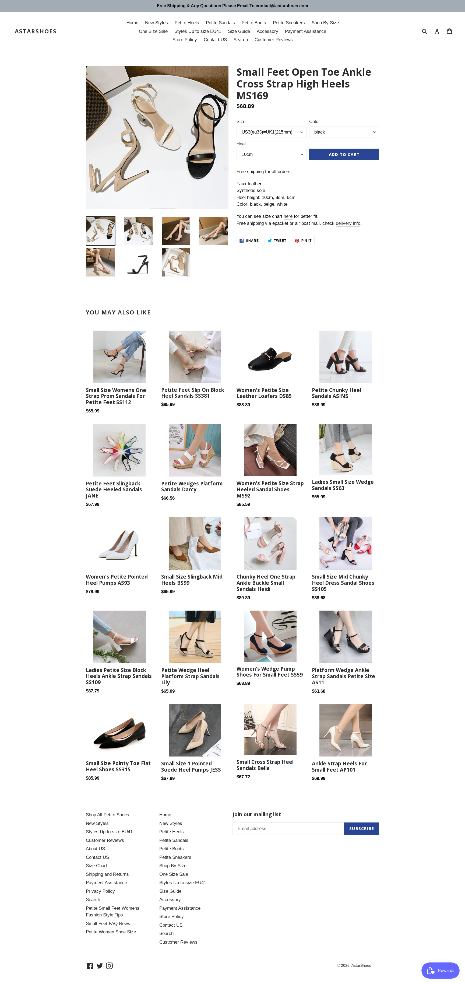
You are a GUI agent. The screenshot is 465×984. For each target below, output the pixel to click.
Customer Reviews (274, 39)
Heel (241, 143)
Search (241, 39)
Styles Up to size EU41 (197, 31)
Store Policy (184, 39)
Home (132, 22)
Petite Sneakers (289, 22)
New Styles (156, 22)
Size (241, 121)
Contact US (215, 39)
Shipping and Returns (107, 874)
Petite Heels (187, 22)
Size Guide (239, 31)
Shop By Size (325, 22)
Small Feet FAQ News (108, 923)
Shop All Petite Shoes (107, 814)
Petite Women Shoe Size (111, 931)
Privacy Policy (100, 891)
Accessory (267, 31)
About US (95, 848)
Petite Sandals (220, 22)
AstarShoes (36, 31)
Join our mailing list (256, 814)
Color (314, 121)
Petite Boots (254, 22)
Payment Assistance (305, 31)
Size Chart (96, 865)
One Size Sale (153, 31)
